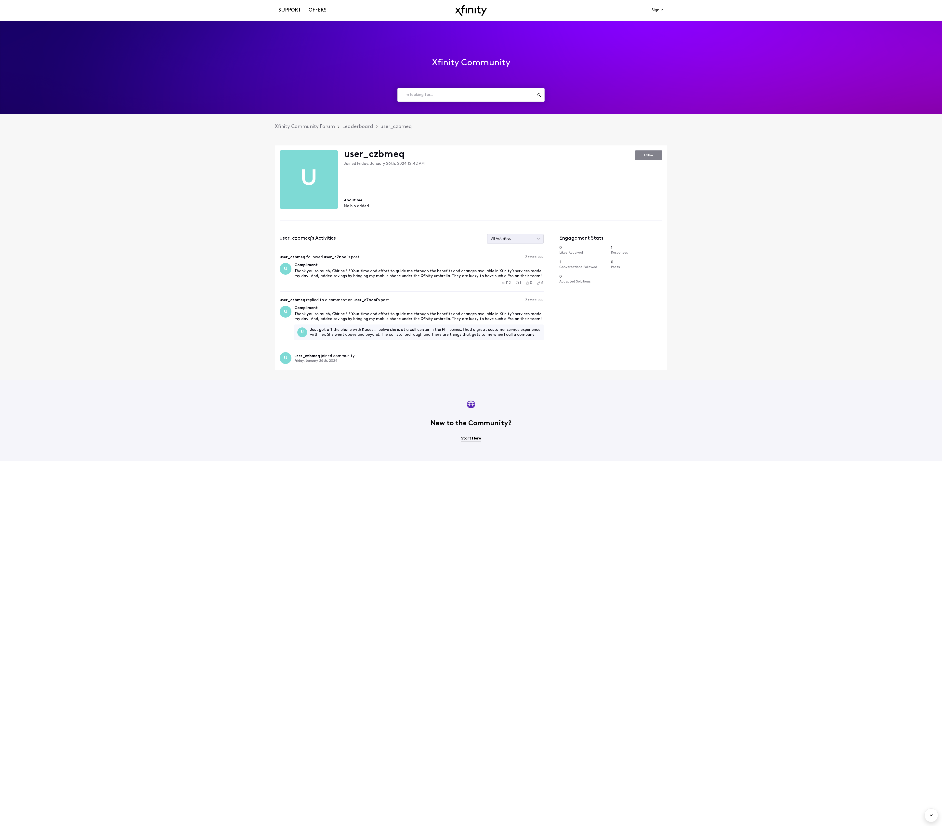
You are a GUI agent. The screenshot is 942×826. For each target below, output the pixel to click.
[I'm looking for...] (538, 94)
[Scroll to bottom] (931, 815)
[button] (506, 283)
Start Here (471, 438)
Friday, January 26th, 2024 (316, 361)
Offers (318, 10)
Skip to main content (21, 3)
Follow (648, 155)
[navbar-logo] (471, 10)
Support (289, 10)
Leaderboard (357, 126)
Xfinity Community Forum (305, 126)
